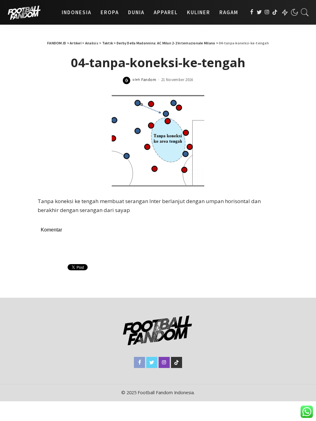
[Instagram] (267, 12)
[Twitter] (259, 12)
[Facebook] (252, 12)
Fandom (148, 80)
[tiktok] (275, 12)
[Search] (305, 12)
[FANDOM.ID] (29, 12)
